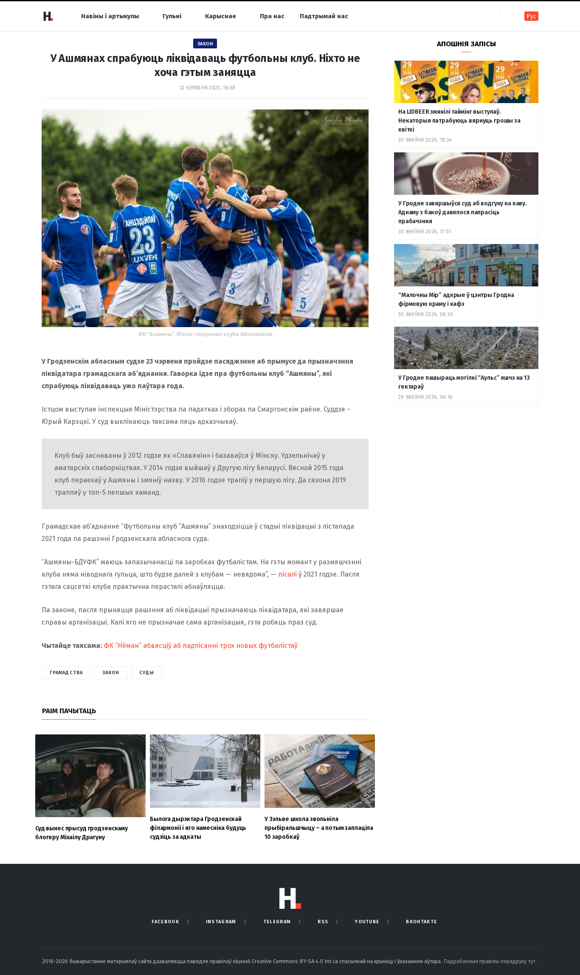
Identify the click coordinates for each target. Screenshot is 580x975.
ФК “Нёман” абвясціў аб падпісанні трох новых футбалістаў (201, 646)
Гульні (172, 16)
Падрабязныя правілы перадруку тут (490, 961)
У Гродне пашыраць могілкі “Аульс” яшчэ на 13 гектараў (464, 382)
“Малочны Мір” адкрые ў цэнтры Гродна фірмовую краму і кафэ (456, 299)
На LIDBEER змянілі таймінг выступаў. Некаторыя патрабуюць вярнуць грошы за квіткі (459, 120)
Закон (205, 44)
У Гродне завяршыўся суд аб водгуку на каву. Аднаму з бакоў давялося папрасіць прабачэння (462, 212)
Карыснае (220, 16)
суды (146, 672)
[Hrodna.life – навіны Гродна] (48, 16)
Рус (531, 16)
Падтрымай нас (324, 16)
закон (111, 672)
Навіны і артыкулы (110, 16)
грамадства (66, 672)
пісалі (287, 574)
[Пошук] (506, 16)
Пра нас (272, 16)
